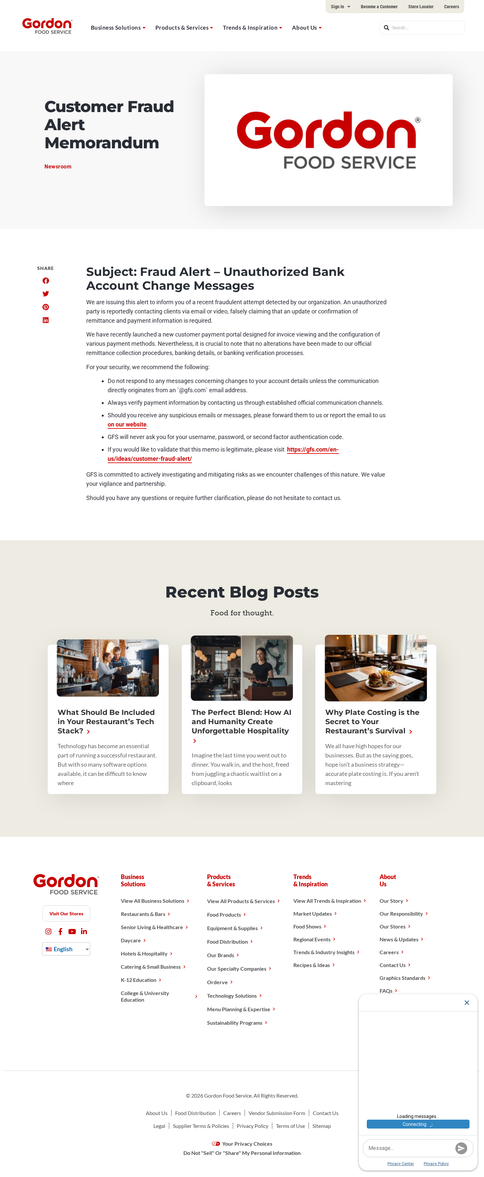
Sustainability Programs (234, 1022)
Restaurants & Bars (143, 914)
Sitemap (321, 1126)
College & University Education (145, 996)
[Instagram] (48, 931)
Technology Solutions (232, 995)
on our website (127, 424)
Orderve (217, 982)
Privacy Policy (252, 1126)
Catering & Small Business (151, 966)
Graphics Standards (402, 978)
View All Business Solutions (152, 900)
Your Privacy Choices (246, 1143)
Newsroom (58, 166)
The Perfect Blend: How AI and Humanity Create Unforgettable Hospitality (241, 721)
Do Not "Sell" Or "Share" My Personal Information (242, 1153)
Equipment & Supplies (232, 928)
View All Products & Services (241, 901)
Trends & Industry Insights (324, 952)
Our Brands (220, 955)
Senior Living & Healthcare (152, 927)
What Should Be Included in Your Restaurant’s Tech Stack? (106, 721)
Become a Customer (379, 6)
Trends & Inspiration (250, 27)
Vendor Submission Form (277, 1113)
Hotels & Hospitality (144, 953)
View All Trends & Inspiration (327, 900)
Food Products (224, 914)
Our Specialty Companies (236, 968)
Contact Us (393, 965)
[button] (46, 281)
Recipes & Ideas (311, 965)
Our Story (391, 900)
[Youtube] (72, 931)
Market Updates (312, 913)
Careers (451, 6)
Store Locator (421, 6)
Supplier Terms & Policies (201, 1126)
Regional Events (312, 939)
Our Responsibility (401, 913)
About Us (304, 27)
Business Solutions (116, 27)
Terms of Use (290, 1126)
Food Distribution (227, 941)
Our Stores (393, 926)
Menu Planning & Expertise (238, 1009)
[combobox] (422, 28)
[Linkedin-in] (84, 931)
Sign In (337, 6)
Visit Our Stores (66, 913)
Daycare (131, 940)
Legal (159, 1126)
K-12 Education (138, 980)
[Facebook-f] (60, 931)
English (62, 949)
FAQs (386, 990)
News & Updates (399, 939)
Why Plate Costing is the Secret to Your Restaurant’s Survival (372, 721)
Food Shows (307, 926)
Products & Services (182, 27)
